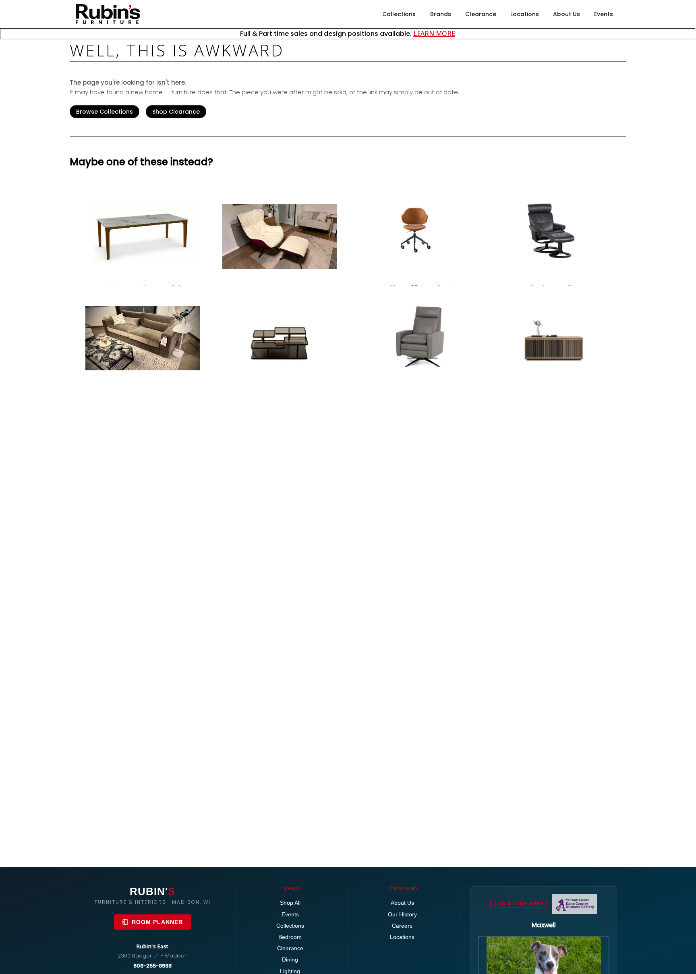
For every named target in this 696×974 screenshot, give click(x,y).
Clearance (480, 14)
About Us (566, 14)
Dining (290, 959)
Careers (402, 925)
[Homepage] (108, 14)
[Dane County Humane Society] (574, 904)
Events (603, 14)
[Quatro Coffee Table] (279, 337)
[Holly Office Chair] (416, 231)
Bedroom (290, 937)
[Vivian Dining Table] (142, 231)
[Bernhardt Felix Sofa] (142, 338)
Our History (402, 914)
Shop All (290, 902)
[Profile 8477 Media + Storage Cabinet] (553, 341)
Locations (524, 14)
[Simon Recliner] (416, 337)
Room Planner (157, 922)
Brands (440, 14)
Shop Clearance (176, 112)
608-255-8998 (152, 966)
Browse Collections (104, 112)
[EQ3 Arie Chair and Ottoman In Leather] (279, 237)
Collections (399, 14)
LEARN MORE (434, 33)
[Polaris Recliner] (553, 231)
